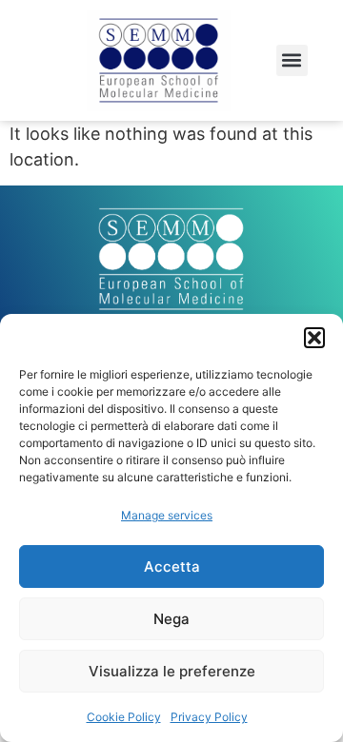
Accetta (172, 566)
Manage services (166, 515)
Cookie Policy (124, 717)
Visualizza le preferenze (172, 671)
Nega (171, 619)
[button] (314, 337)
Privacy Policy (209, 717)
